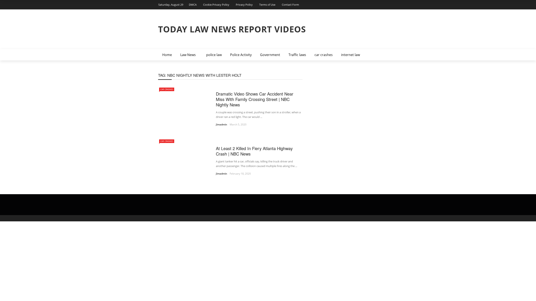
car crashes (323, 54)
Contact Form (290, 4)
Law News (188, 54)
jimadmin (221, 124)
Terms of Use (267, 4)
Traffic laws (297, 54)
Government (270, 54)
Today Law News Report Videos (232, 29)
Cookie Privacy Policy (216, 4)
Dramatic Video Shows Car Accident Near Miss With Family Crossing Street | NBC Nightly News (254, 99)
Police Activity (241, 54)
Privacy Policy (244, 4)
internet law (350, 54)
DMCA (193, 4)
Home (167, 54)
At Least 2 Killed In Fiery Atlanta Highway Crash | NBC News (254, 151)
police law (214, 54)
